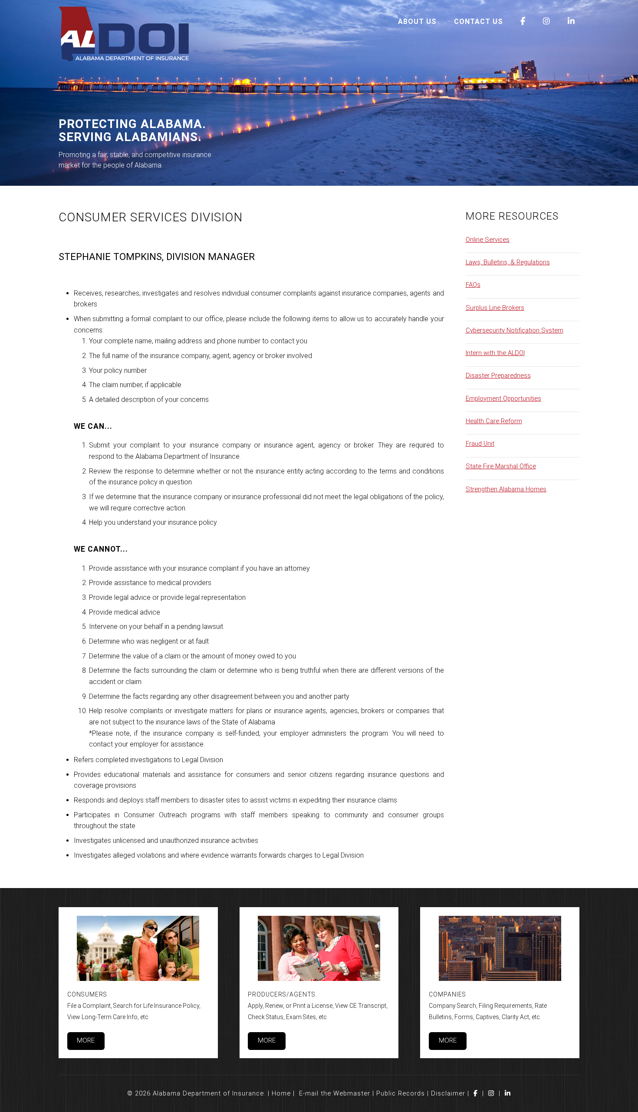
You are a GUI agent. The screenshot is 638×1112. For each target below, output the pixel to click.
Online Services (488, 239)
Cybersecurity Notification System (514, 330)
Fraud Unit (480, 443)
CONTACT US (478, 21)
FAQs (473, 285)
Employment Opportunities (503, 398)
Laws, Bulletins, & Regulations (508, 262)
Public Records (400, 1093)
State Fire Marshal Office (501, 466)
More (86, 1040)
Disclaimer (448, 1093)
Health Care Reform (494, 421)
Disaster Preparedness (498, 375)
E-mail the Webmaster (334, 1093)
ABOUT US (417, 21)
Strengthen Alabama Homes (506, 489)
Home (281, 1093)
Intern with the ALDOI (495, 353)
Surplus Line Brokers (495, 308)
